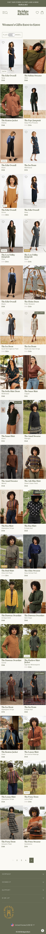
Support (6, 890)
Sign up (6, 898)
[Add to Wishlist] (3, 42)
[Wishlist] (37, 12)
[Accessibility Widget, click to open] (42, 930)
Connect (6, 882)
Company (6, 874)
